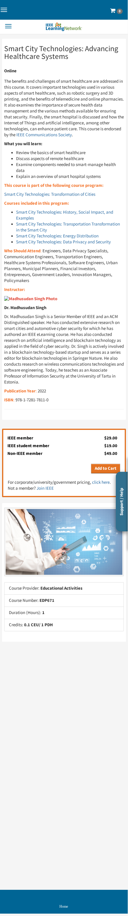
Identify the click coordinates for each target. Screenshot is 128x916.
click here (101, 482)
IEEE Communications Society (44, 135)
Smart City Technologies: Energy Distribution (57, 236)
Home (63, 906)
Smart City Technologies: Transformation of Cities (49, 194)
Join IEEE (45, 488)
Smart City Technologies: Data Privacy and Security (63, 242)
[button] (116, 11)
